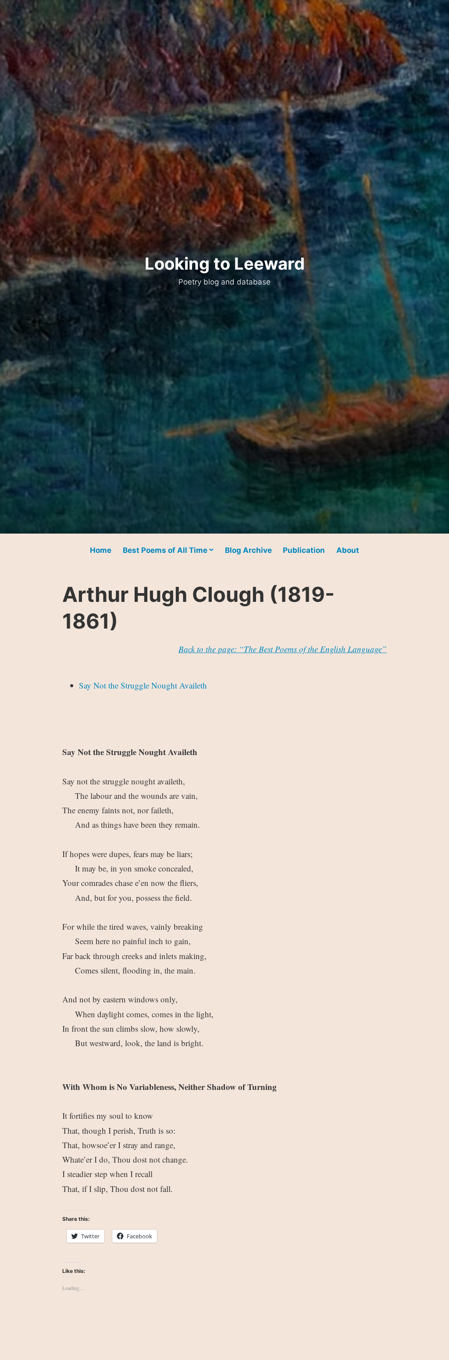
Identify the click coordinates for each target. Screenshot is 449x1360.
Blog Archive (248, 550)
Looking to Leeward (225, 263)
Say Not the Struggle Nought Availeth (143, 685)
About (347, 550)
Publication (304, 550)
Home (100, 550)
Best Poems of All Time (165, 550)
